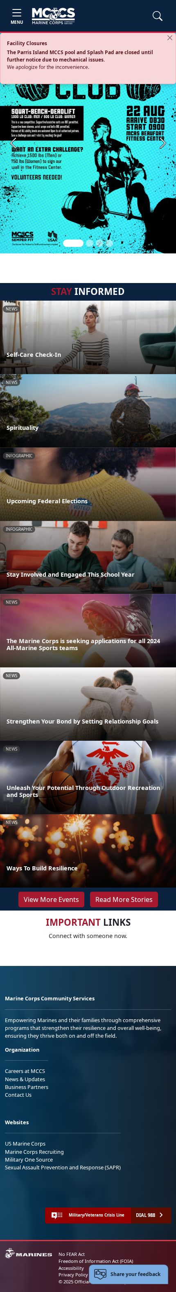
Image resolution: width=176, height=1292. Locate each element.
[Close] (170, 37)
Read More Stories (124, 899)
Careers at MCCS (25, 1071)
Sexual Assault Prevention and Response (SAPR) (63, 1167)
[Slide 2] (89, 243)
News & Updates (25, 1079)
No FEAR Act (72, 1254)
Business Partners (26, 1087)
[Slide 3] (99, 243)
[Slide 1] (73, 243)
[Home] (53, 16)
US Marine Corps (25, 1143)
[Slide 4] (109, 243)
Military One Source (29, 1159)
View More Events (51, 899)
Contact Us (18, 1094)
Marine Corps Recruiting (34, 1151)
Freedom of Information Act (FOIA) (96, 1261)
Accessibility (71, 1268)
